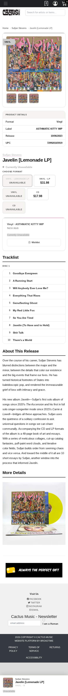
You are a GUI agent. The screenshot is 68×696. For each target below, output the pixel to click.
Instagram (35, 606)
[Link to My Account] (55, 4)
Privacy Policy (13, 649)
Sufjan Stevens (19, 28)
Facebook (35, 599)
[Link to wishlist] (46, 4)
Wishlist (36, 242)
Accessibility (34, 657)
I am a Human (50, 623)
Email (35, 610)
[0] (64, 4)
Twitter (35, 602)
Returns (55, 647)
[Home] (11, 12)
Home (6, 28)
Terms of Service (34, 649)
